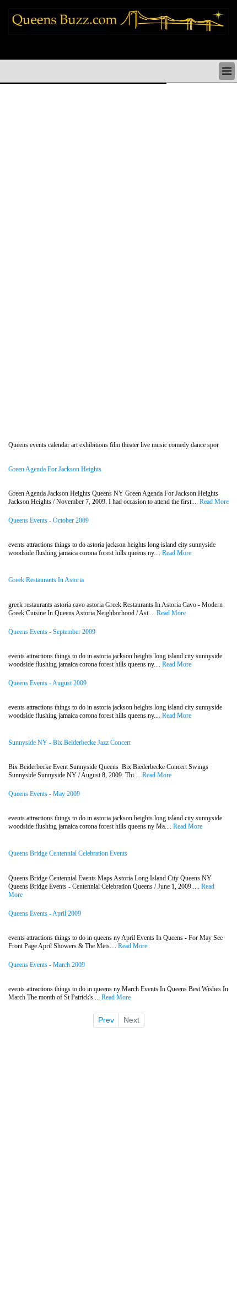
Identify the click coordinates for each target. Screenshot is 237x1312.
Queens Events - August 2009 (47, 683)
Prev (106, 1019)
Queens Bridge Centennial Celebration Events (67, 853)
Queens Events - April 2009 (44, 913)
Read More (214, 502)
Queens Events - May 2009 (44, 794)
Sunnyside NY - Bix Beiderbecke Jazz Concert (69, 742)
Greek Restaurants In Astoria (46, 580)
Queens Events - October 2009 (48, 520)
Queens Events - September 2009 (51, 632)
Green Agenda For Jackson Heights (54, 469)
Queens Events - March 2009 (46, 965)
